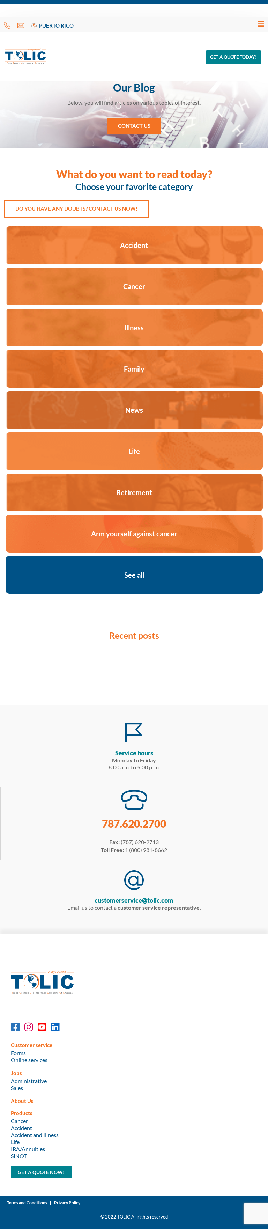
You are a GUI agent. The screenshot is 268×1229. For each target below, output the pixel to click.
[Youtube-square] (42, 1027)
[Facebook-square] (16, 1027)
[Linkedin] (55, 1027)
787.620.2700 (134, 823)
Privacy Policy (67, 1202)
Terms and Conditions (27, 1202)
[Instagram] (29, 1027)
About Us (22, 1101)
